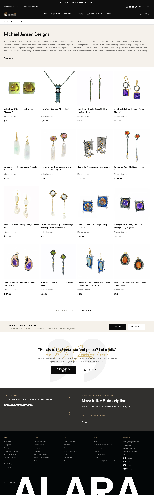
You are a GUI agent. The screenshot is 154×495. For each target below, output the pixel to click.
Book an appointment (71, 451)
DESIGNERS (55, 14)
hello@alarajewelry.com (18, 405)
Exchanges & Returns (130, 451)
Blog (109, 14)
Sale (5, 461)
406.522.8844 (144, 7)
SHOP (45, 14)
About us (25, 7)
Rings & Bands (9, 441)
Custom (66, 448)
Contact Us (127, 445)
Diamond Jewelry (10, 458)
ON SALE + (100, 14)
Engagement (8, 445)
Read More (8, 58)
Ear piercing (38, 451)
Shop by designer (69, 441)
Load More (87, 310)
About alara (68, 458)
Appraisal (37, 448)
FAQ (124, 455)
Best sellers (8, 464)
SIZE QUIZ (117, 327)
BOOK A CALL (136, 327)
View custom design (63, 370)
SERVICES (79, 14)
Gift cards (7, 467)
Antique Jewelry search (41, 458)
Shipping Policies (129, 448)
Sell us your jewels (40, 454)
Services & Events (11, 7)
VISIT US (96, 437)
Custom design (39, 445)
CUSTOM (90, 14)
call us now (90, 370)
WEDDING (68, 14)
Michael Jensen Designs (18, 22)
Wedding (67, 445)
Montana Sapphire (10, 454)
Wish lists (37, 461)
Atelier (35, 7)
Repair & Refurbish (40, 441)
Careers (66, 461)
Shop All (6, 22)
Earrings (6, 448)
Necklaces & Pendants (11, 451)
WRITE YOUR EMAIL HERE (93, 415)
